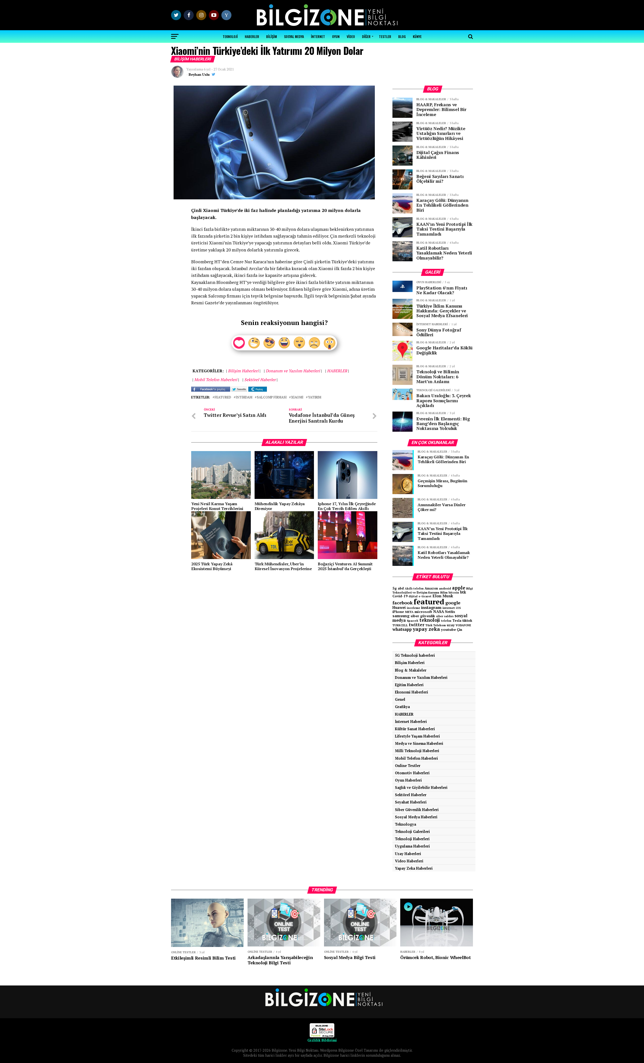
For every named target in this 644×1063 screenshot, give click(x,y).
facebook (402, 603)
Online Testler (407, 765)
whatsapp (402, 629)
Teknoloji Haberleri (412, 838)
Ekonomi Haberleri (411, 692)
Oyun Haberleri (408, 780)
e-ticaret (425, 596)
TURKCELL (400, 625)
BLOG (402, 36)
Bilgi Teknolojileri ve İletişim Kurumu (432, 590)
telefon (446, 620)
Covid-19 (400, 596)
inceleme (413, 608)
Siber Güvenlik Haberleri (417, 809)
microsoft (423, 611)
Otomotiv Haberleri (412, 773)
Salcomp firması (272, 397)
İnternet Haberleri (411, 721)
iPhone (398, 612)
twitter (416, 625)
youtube (448, 629)
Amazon (431, 588)
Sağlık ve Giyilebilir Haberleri (421, 787)
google (452, 603)
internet (448, 608)
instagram (431, 607)
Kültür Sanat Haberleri (415, 728)
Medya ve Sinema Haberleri (419, 743)
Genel (400, 699)
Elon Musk (442, 596)
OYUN (336, 36)
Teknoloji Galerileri (412, 831)
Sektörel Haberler (410, 794)
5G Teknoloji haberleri (415, 655)
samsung (401, 615)
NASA (438, 611)
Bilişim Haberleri (410, 662)
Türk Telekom (435, 625)
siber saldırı (445, 616)
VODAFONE (463, 625)
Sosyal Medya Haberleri (416, 817)
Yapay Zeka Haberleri (414, 868)
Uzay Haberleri (408, 853)
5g (394, 588)
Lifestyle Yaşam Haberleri (417, 736)
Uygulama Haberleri (412, 846)
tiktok (467, 620)
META (409, 612)
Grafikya (402, 706)
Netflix (450, 612)
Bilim (444, 592)
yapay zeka (426, 629)
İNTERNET (318, 36)
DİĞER (366, 36)
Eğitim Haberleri (409, 684)
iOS (458, 608)
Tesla (456, 620)
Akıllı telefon (414, 588)
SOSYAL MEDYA (294, 36)
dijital (413, 596)
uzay (451, 625)
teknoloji (429, 620)
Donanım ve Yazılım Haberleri (421, 677)
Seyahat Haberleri (411, 802)
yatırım (314, 397)
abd (401, 588)
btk (463, 592)
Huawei (399, 607)
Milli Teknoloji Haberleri (417, 750)
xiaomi (297, 397)
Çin (459, 629)
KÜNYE (417, 36)
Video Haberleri (409, 861)
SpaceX (412, 620)
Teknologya (405, 824)
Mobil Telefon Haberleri (416, 758)
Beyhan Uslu (199, 74)
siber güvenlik (423, 615)
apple (458, 588)
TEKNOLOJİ (230, 36)
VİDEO (351, 36)
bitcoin (454, 592)
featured (223, 397)
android (445, 588)
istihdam (244, 397)
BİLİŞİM (271, 36)
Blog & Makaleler (410, 670)
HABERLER (252, 36)
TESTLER (385, 36)
